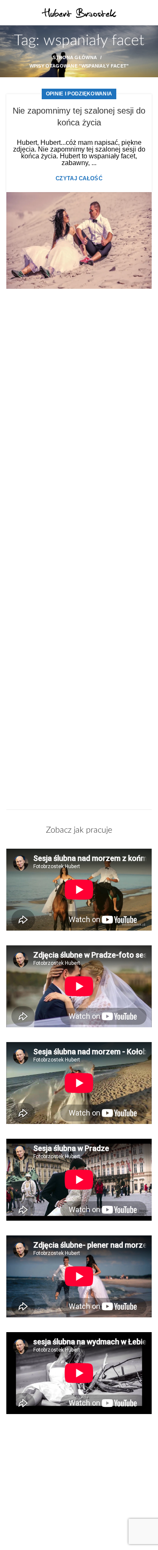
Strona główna (75, 57)
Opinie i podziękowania (79, 94)
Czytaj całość (79, 178)
